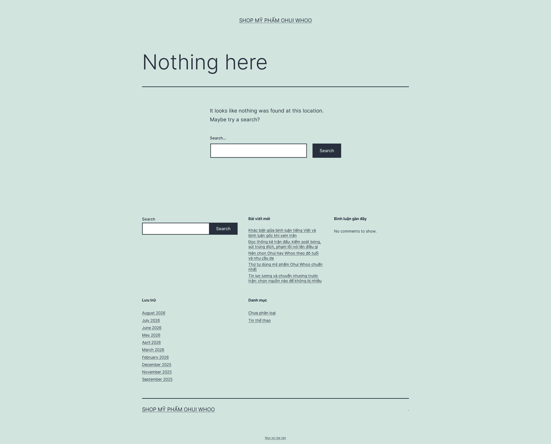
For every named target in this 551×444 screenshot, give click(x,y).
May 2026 (151, 335)
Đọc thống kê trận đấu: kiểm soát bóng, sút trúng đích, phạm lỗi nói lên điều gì (284, 244)
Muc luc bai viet (275, 437)
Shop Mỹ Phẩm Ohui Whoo (275, 20)
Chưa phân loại (262, 313)
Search (148, 219)
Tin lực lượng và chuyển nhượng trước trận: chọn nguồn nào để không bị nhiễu (285, 278)
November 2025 (157, 372)
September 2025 (157, 379)
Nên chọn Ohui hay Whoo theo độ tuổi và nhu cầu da (283, 255)
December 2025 (156, 364)
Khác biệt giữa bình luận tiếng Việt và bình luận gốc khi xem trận (282, 233)
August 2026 (153, 313)
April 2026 (151, 342)
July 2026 (151, 320)
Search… (218, 138)
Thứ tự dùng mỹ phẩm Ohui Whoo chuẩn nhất (285, 267)
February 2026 (155, 357)
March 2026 (153, 349)
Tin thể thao (259, 320)
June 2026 (151, 327)
